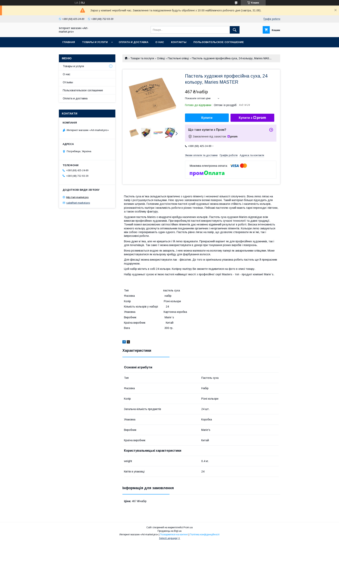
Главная (68, 42)
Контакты (178, 42)
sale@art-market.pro (78, 202)
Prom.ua (188, 527)
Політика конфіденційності (205, 534)
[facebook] (124, 342)
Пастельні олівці (178, 58)
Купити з (245, 117)
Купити (206, 117)
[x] (128, 342)
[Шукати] (235, 30)
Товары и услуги (95, 42)
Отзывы (68, 82)
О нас (159, 42)
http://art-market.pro (77, 197)
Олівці (161, 58)
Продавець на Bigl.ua (169, 531)
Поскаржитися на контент (174, 534)
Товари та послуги (142, 58)
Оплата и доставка (133, 42)
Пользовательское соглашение (218, 42)
